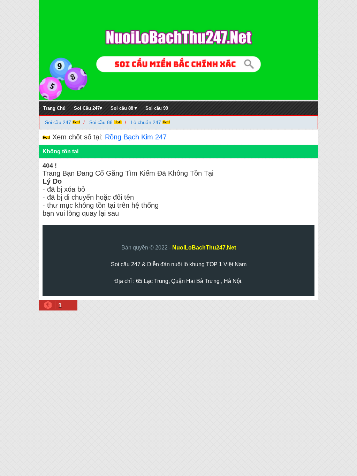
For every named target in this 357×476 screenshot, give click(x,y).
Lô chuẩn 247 (145, 122)
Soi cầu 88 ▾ (124, 108)
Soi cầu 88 (101, 122)
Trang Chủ (54, 108)
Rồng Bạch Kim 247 (136, 137)
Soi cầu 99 (156, 108)
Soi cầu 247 (59, 122)
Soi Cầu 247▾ (88, 108)
